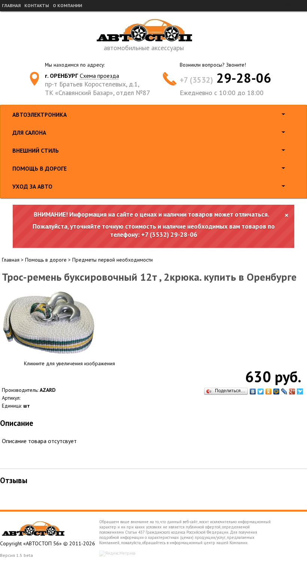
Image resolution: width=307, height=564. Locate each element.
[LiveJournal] (284, 391)
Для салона (29, 132)
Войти (289, 5)
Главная (11, 5)
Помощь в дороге (39, 168)
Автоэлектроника (39, 114)
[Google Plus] (292, 391)
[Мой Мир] (276, 391)
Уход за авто (32, 186)
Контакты (36, 5)
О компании (67, 5)
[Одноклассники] (269, 391)
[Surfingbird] (300, 391)
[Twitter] (261, 391)
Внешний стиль (35, 150)
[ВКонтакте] (253, 391)
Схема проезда (99, 75)
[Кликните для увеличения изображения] (48, 322)
